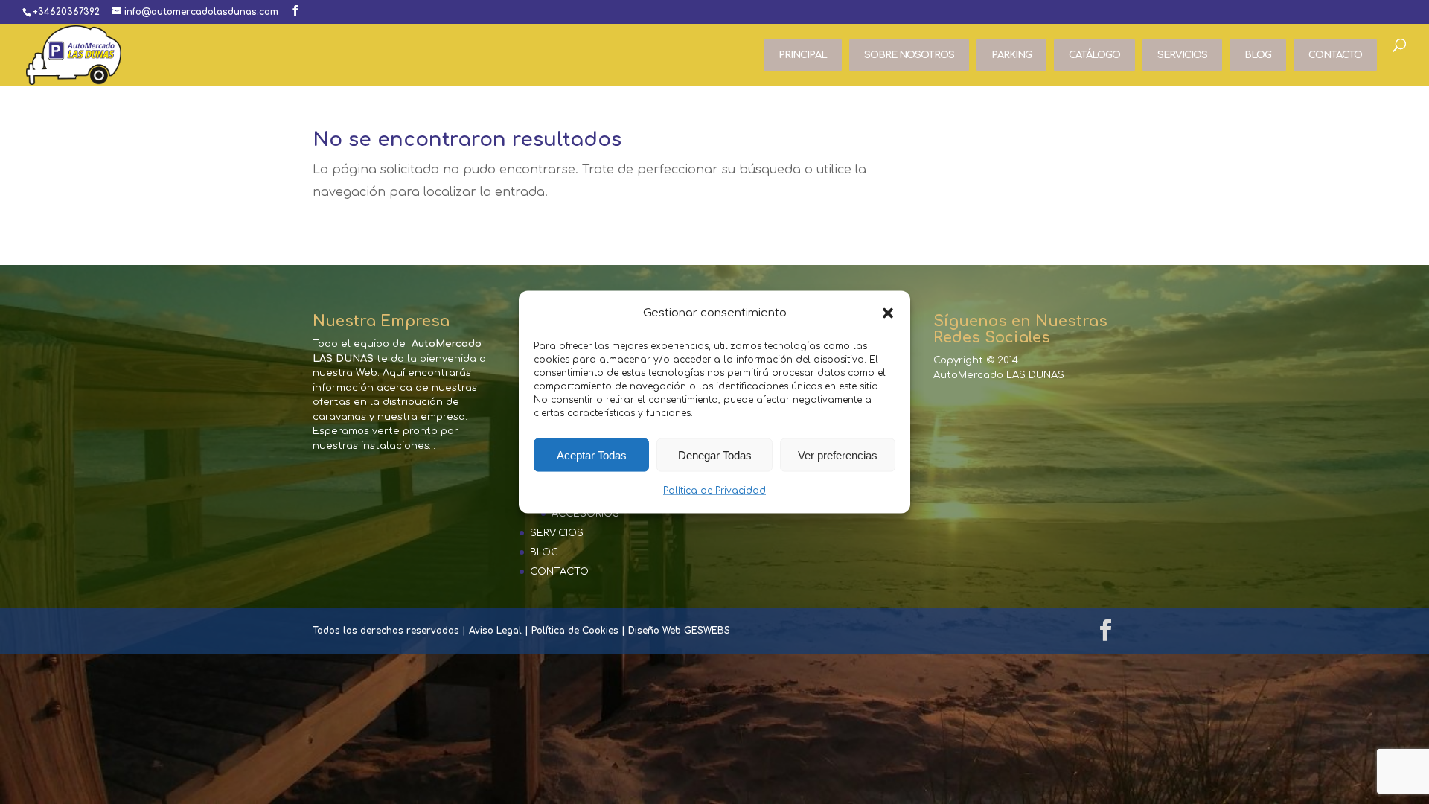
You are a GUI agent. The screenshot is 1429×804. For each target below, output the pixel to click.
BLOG (1257, 55)
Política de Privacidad (714, 490)
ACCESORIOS (585, 513)
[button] (887, 313)
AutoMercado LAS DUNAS (998, 375)
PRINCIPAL (803, 55)
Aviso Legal (495, 630)
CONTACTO (1335, 55)
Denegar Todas (715, 455)
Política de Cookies (574, 630)
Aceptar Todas (592, 455)
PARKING (1011, 55)
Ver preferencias (837, 455)
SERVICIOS (1182, 55)
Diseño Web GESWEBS (679, 630)
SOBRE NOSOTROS (909, 55)
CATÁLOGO (1094, 55)
